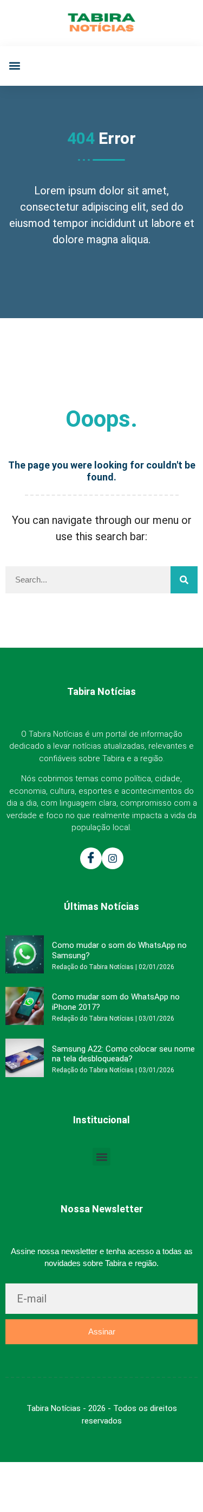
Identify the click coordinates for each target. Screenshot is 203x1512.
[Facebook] (91, 858)
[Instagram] (112, 858)
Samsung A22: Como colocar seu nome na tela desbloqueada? (123, 1054)
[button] (14, 66)
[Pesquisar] (184, 579)
